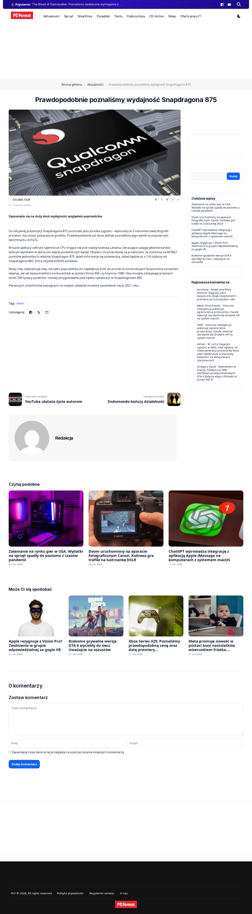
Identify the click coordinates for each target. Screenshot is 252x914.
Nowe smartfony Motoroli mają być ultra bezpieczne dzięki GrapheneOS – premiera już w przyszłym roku (217, 294)
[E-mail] (229, 4)
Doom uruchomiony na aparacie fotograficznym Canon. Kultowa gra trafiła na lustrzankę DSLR (213, 220)
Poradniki (103, 16)
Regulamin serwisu (101, 893)
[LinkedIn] (167, 199)
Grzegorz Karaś (206, 366)
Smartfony (85, 16)
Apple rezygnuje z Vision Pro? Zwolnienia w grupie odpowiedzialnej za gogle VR (214, 246)
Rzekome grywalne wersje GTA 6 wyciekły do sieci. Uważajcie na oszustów (211, 259)
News (20, 303)
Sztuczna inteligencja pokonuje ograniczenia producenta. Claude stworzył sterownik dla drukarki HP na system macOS (218, 312)
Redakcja (64, 438)
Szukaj (233, 176)
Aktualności (51, 16)
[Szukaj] (239, 4)
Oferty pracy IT (190, 16)
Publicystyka (136, 16)
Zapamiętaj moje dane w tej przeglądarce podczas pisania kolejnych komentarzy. (68, 752)
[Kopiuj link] (178, 199)
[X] (161, 199)
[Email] (172, 199)
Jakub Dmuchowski (208, 305)
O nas (124, 893)
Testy (118, 16)
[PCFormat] (126, 904)
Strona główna (71, 84)
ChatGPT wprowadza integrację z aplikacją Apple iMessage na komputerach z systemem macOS (212, 233)
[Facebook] (222, 4)
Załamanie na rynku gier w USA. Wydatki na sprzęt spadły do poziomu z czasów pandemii (215, 207)
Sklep (172, 16)
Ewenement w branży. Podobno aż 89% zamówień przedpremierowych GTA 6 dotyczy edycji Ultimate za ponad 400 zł (217, 373)
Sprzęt (68, 16)
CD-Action (156, 16)
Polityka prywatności (70, 893)
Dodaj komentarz (24, 764)
